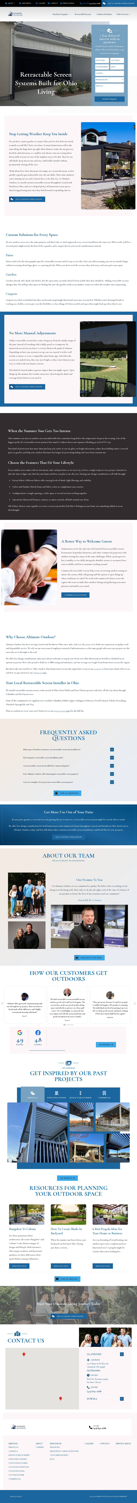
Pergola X (14, 1447)
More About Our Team (91, 958)
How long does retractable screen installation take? (43, 757)
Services (13, 1443)
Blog (52, 1459)
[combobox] (109, 73)
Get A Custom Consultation (121, 3)
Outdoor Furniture (19, 1467)
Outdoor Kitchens (104, 14)
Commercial (15, 1479)
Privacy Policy (16, 1497)
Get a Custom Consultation (68, 837)
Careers (40, 1447)
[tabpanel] (68, 1132)
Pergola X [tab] (33, 1097)
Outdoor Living (17, 1471)
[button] (47, 1050)
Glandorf (94, 1354)
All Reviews (104, 1045)
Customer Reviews (59, 1455)
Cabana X (13, 1451)
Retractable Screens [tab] (80, 1097)
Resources (26, 3)
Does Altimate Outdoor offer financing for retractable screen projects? (51, 774)
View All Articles (69, 1279)
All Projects (66, 1178)
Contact (54, 3)
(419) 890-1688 (94, 1391)
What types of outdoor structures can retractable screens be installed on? (51, 749)
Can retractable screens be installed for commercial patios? (46, 766)
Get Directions (93, 1370)
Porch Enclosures (18, 1459)
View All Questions (69, 793)
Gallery (42, 3)
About (10, 3)
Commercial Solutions (75, 595)
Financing (55, 1447)
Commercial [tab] (104, 1097)
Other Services (122, 14)
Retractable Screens (83, 14)
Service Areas (68, 3)
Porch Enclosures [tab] (56, 1097)
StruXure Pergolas (60, 14)
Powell (92, 1398)
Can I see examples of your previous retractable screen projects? (48, 782)
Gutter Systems (16, 1475)
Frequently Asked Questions (64, 1451)
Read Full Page (19, 1266)
